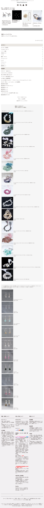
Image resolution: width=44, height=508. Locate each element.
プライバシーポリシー (17, 499)
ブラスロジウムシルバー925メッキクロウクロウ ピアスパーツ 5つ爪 (6, 22)
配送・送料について (19, 498)
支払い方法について (10, 498)
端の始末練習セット (16, 20)
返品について (26, 498)
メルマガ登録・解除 (27, 499)
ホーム (4, 498)
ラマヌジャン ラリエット (37, 24)
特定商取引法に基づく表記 (35, 498)
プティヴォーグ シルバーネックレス (26, 24)
